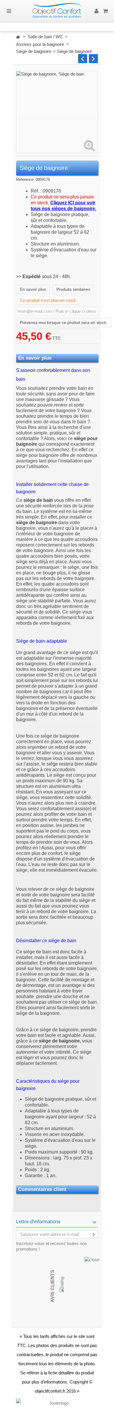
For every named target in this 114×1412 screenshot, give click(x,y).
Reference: (25, 179)
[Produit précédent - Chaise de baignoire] (82, 58)
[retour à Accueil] (18, 37)
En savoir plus (33, 289)
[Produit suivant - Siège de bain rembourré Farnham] (93, 58)
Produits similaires (73, 289)
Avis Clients (52, 1286)
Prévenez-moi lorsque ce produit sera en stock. (63, 322)
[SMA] (57, 11)
